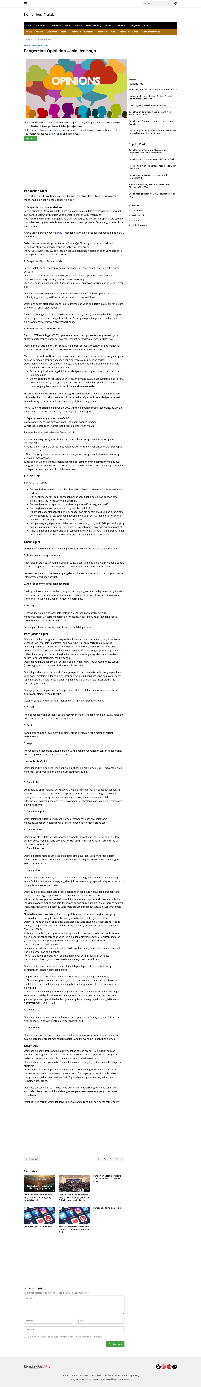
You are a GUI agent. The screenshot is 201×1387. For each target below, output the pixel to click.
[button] (170, 3)
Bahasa (109, 25)
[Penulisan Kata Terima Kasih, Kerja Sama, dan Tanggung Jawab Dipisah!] (39, 1183)
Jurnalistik (56, 25)
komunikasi (38, 130)
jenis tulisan (114, 130)
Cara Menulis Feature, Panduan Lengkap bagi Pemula (151, 122)
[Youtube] (169, 1367)
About (29, 31)
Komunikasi (41, 25)
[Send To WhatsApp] (122, 1159)
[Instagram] (163, 1367)
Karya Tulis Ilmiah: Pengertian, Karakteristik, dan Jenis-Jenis (152, 167)
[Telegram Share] (116, 1159)
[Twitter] (158, 1367)
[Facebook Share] (99, 1159)
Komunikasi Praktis (39, 14)
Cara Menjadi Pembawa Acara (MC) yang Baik (151, 159)
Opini (45, 45)
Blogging (135, 25)
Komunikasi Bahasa (33, 45)
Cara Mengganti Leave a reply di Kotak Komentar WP (148, 176)
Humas (78, 25)
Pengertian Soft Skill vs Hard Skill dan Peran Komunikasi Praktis (107, 1178)
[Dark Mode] (175, 3)
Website (135, 220)
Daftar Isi (30, 138)
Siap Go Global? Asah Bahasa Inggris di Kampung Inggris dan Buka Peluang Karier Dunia (74, 1197)
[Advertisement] (104, 14)
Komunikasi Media (107, 31)
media (56, 130)
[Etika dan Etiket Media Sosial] (39, 1215)
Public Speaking (93, 25)
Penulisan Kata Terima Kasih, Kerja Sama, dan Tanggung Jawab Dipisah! (38, 1197)
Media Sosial (138, 215)
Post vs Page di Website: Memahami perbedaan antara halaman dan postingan (152, 132)
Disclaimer (52, 31)
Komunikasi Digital (151, 31)
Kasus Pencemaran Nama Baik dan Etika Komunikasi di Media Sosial (74, 1229)
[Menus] (26, 3)
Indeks (64, 31)
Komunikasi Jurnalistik (83, 31)
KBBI (60, 232)
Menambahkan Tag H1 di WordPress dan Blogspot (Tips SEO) (149, 185)
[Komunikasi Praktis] (37, 1366)
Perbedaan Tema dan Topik (107, 1208)
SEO (146, 25)
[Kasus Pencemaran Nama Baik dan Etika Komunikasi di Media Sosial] (74, 1215)
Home (28, 25)
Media (68, 25)
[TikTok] (174, 1367)
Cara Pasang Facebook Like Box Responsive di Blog (152, 195)
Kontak (39, 31)
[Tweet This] (104, 1159)
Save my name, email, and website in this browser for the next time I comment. (64, 1336)
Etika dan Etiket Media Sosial (38, 1226)
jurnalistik (72, 130)
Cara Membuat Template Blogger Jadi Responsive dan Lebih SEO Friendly (148, 151)
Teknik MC (122, 25)
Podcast (135, 205)
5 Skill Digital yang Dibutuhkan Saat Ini (147, 105)
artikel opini (55, 133)
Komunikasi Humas (129, 31)
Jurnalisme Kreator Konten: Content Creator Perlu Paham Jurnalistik (150, 97)
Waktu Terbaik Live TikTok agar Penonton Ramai (153, 89)
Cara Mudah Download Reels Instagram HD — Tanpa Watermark (151, 113)
